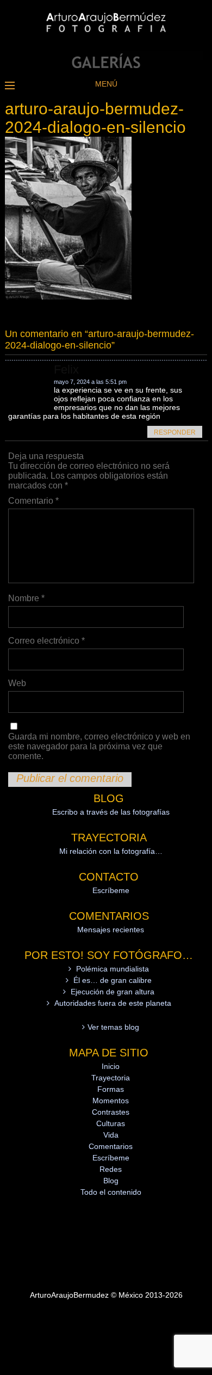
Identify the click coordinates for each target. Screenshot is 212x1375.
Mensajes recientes (110, 929)
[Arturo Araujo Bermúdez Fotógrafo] (106, 65)
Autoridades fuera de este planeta (112, 1003)
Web (17, 683)
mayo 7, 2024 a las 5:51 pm (90, 381)
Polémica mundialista (112, 968)
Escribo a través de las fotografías (111, 812)
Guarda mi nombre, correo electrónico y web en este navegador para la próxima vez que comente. (99, 746)
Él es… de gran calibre (112, 980)
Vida (111, 1134)
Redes (110, 1169)
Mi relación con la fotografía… (111, 851)
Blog (111, 1180)
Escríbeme (110, 890)
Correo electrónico (46, 640)
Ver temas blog (113, 1027)
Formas (110, 1089)
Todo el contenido (110, 1192)
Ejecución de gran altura (112, 991)
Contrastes (110, 1112)
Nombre (26, 598)
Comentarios (111, 1146)
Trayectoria (110, 1077)
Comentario (33, 500)
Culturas (110, 1123)
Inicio (111, 1066)
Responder (175, 432)
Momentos (110, 1100)
